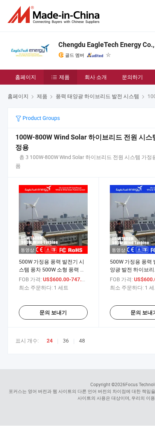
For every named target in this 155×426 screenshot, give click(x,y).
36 (66, 340)
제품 (64, 76)
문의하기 (132, 76)
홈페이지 (25, 76)
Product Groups (40, 117)
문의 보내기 (53, 312)
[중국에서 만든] (55, 15)
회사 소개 (96, 76)
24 (50, 341)
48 (82, 340)
